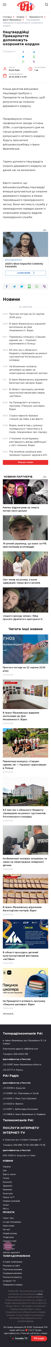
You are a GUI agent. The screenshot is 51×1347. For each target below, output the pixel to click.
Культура (8, 1193)
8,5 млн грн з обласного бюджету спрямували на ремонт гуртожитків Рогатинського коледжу (24, 813)
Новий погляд (10, 1233)
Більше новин (25, 462)
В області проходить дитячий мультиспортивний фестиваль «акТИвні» (21, 955)
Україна (7, 1167)
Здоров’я (7, 1186)
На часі (6, 1230)
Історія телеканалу (12, 1262)
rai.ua (39, 1294)
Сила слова (8, 1226)
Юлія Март (14, 69)
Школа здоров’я (11, 1252)
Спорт (6, 1205)
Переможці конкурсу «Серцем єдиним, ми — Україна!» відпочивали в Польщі (24, 764)
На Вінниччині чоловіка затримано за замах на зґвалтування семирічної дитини (25, 862)
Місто (6, 1209)
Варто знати (9, 1174)
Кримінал (7, 1190)
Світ (5, 1171)
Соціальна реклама (12, 1273)
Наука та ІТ (9, 1197)
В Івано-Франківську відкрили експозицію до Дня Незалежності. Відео (21, 716)
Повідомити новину (13, 1285)
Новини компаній (11, 1201)
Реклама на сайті (11, 1266)
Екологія (7, 1182)
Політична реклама (12, 1269)
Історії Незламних (12, 1222)
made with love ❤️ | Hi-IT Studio (25, 1330)
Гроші (6, 1178)
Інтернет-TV (9, 1281)
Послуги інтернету (12, 1277)
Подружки (8, 1237)
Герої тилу (8, 1218)
